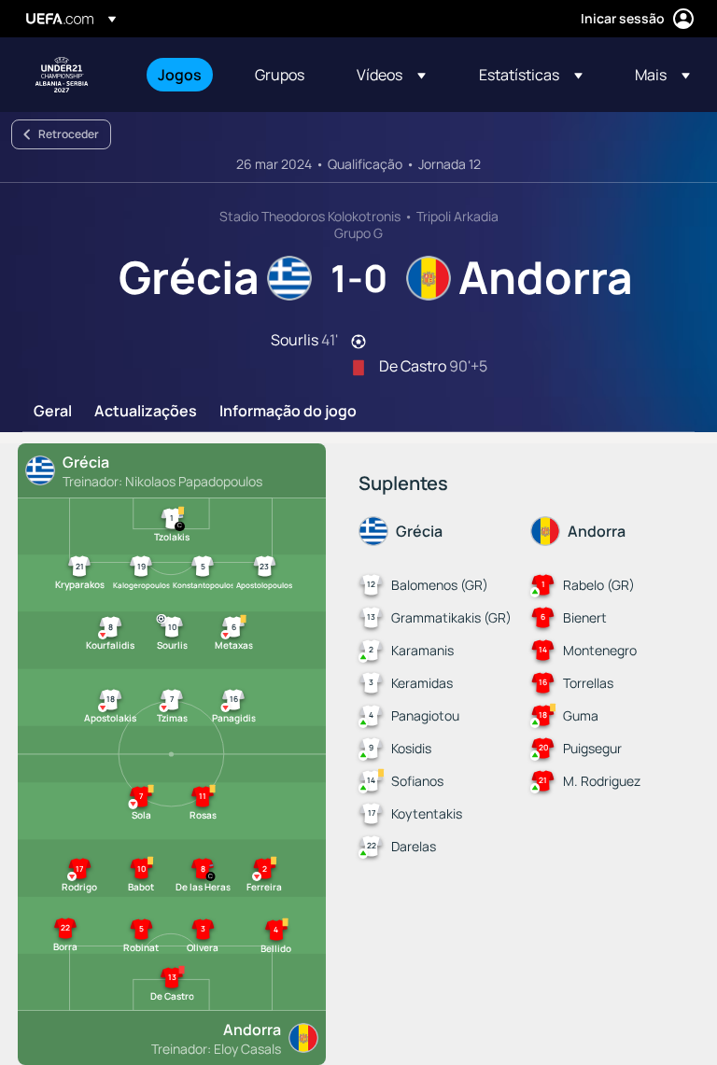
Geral (53, 411)
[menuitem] (183, 74)
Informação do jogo (288, 411)
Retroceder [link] (68, 134)
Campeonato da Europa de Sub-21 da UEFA (61, 74)
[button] (391, 74)
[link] (180, 74)
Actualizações (145, 411)
